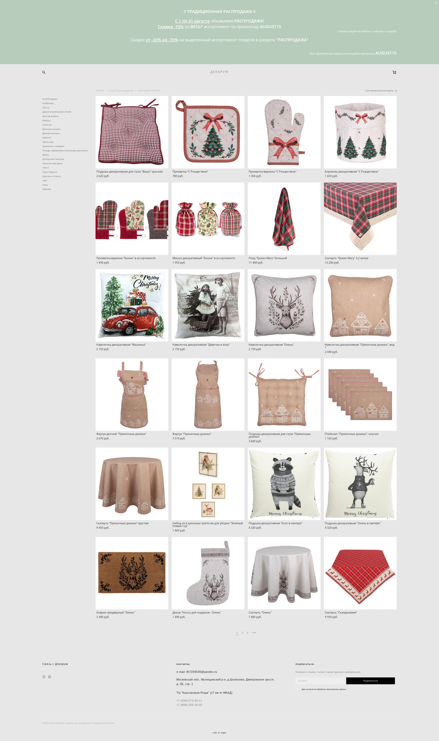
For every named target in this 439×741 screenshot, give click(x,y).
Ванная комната (51, 133)
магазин (100, 90)
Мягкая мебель (50, 116)
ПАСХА (45, 107)
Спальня (46, 124)
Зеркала (46, 189)
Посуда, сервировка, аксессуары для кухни (65, 150)
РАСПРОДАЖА (49, 99)
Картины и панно (51, 176)
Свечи (45, 167)
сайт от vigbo (219, 733)
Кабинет (46, 137)
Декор (45, 154)
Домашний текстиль (53, 159)
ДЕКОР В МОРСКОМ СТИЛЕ (56, 111)
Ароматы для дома (52, 163)
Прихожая (47, 141)
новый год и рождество (120, 90)
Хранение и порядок (53, 146)
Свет (44, 180)
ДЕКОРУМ (219, 71)
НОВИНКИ (48, 103)
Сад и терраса (49, 171)
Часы (45, 184)
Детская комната (51, 129)
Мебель (46, 120)
